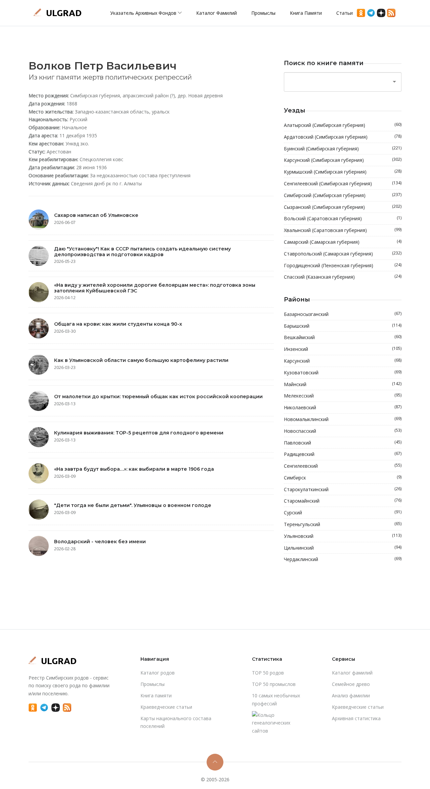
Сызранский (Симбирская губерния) (342, 206)
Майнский (342, 384)
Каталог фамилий (216, 13)
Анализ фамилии (351, 695)
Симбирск (342, 477)
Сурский (342, 512)
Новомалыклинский (342, 419)
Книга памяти (306, 13)
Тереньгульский (342, 524)
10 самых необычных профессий (276, 699)
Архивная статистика (356, 718)
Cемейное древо (351, 684)
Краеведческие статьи (166, 707)
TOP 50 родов (268, 672)
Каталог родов (157, 672)
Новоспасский (342, 430)
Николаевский (342, 407)
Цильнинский (342, 547)
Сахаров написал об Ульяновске (96, 215)
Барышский (342, 325)
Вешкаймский (342, 337)
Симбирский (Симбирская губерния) (342, 195)
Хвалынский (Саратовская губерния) (342, 230)
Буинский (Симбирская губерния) (342, 148)
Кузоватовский (342, 372)
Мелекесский (342, 395)
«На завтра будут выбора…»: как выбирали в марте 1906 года (134, 469)
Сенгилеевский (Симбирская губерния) (342, 183)
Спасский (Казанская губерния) (342, 276)
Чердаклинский (342, 559)
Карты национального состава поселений (175, 722)
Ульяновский (342, 535)
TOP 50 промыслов (274, 684)
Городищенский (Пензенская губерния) (342, 265)
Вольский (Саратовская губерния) (342, 218)
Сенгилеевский (342, 465)
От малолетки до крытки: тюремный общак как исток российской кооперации (158, 396)
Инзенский (342, 348)
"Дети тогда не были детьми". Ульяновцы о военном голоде (132, 505)
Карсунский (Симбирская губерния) (342, 159)
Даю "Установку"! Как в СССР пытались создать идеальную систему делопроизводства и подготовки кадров (142, 252)
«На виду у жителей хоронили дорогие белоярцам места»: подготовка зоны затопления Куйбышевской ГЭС (154, 288)
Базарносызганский (342, 314)
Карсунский (342, 360)
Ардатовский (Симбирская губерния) (342, 136)
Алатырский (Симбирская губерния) (342, 125)
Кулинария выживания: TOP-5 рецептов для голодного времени (138, 433)
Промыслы (263, 13)
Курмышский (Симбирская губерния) (342, 171)
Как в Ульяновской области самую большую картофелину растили (141, 360)
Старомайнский (342, 500)
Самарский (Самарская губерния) (342, 241)
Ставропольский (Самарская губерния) (342, 253)
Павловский (342, 442)
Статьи (344, 13)
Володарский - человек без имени (100, 542)
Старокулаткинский (342, 489)
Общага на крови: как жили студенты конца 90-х (118, 324)
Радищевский (342, 454)
